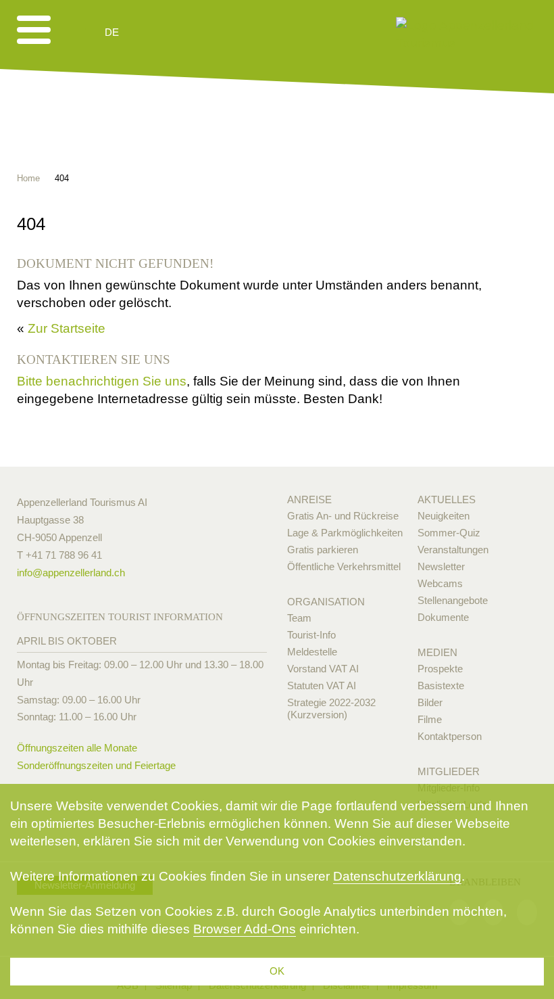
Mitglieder (449, 771)
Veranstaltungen (453, 549)
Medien (437, 652)
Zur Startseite (66, 328)
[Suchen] (184, 32)
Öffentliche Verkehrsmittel (344, 566)
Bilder (430, 702)
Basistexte (441, 685)
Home (28, 178)
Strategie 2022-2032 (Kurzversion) (331, 708)
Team (299, 618)
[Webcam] (148, 32)
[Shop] (216, 32)
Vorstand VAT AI (323, 668)
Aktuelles (447, 499)
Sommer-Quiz (449, 532)
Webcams (440, 583)
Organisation (326, 601)
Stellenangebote (453, 600)
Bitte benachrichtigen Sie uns (101, 381)
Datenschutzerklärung (397, 876)
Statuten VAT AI (321, 685)
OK (277, 971)
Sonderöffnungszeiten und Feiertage (96, 765)
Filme (430, 719)
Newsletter (441, 566)
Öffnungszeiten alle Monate (77, 747)
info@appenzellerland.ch (71, 572)
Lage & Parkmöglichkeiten (345, 532)
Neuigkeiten (444, 515)
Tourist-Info (311, 635)
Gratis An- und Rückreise (343, 515)
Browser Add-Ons (244, 929)
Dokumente (443, 617)
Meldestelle (312, 651)
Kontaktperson (450, 736)
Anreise (309, 499)
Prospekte (440, 668)
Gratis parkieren (322, 549)
